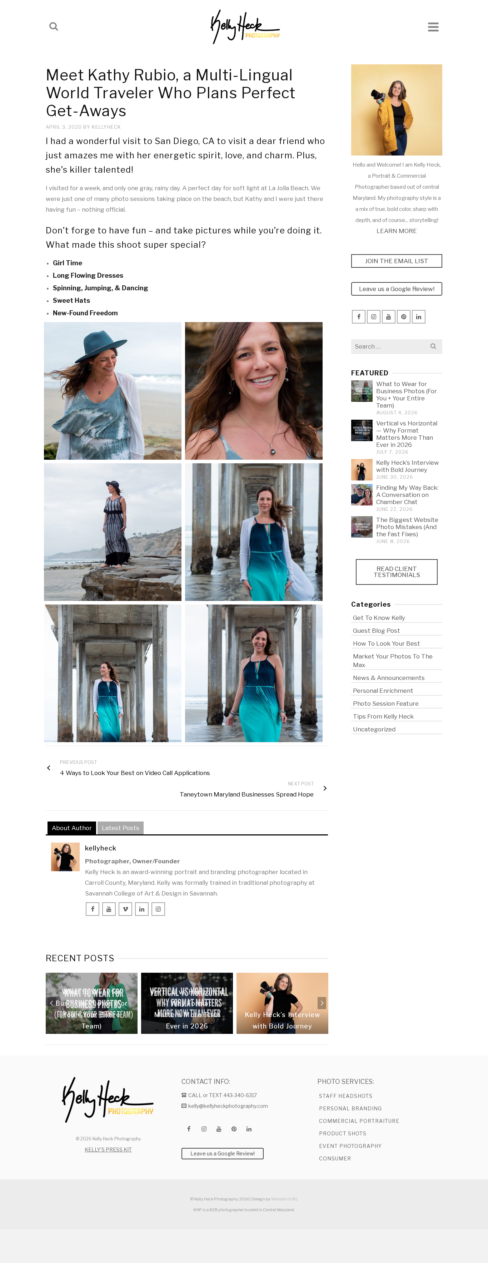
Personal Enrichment (383, 690)
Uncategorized (374, 729)
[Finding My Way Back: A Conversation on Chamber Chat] (362, 494)
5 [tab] (191, 1030)
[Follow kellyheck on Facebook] (92, 909)
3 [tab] (174, 1030)
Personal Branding (350, 1108)
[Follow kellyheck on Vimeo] (125, 909)
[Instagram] (373, 317)
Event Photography (350, 1146)
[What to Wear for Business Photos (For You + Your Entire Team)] (362, 391)
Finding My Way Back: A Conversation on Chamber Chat (407, 494)
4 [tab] (182, 1030)
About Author (72, 828)
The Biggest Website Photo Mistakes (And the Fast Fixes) (407, 527)
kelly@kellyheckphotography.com (228, 1106)
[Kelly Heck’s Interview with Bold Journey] (362, 469)
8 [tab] (216, 1030)
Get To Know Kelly (379, 617)
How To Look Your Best (386, 643)
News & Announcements (389, 677)
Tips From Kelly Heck (383, 716)
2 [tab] (165, 1030)
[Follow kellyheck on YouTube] (109, 909)
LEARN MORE (397, 231)
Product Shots (343, 1133)
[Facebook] (358, 317)
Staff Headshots (346, 1096)
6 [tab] (199, 1030)
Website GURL (284, 1199)
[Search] (53, 27)
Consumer (335, 1158)
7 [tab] (208, 1030)
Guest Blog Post (376, 630)
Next (322, 1003)
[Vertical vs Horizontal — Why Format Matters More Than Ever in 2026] (362, 430)
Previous (52, 1003)
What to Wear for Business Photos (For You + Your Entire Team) (406, 394)
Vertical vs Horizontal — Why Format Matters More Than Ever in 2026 (406, 434)
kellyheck (106, 127)
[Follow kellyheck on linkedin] (142, 909)
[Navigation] (433, 27)
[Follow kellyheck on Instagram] (158, 909)
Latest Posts (120, 828)
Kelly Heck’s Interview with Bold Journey (407, 466)
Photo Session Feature (386, 703)
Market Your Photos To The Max (393, 660)
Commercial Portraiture (359, 1121)
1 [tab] (156, 1030)
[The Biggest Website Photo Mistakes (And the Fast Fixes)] (362, 527)
